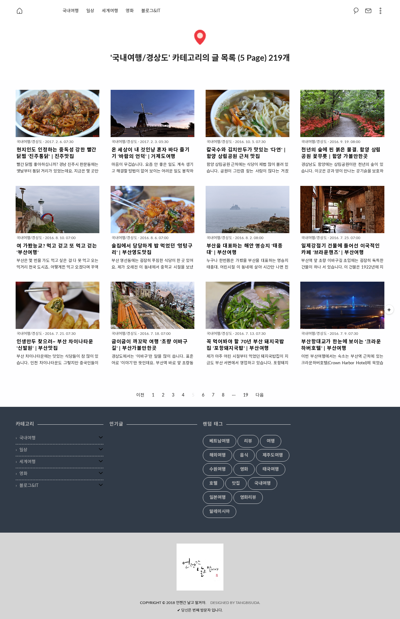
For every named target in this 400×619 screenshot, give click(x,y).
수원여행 (217, 469)
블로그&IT (150, 11)
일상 (90, 11)
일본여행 (217, 497)
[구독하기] (389, 309)
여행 (271, 441)
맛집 (236, 483)
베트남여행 (219, 441)
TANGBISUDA (247, 603)
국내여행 (70, 11)
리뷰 (248, 441)
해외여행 (217, 455)
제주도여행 (272, 455)
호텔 (213, 483)
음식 (244, 455)
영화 (130, 11)
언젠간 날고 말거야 (190, 603)
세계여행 (110, 11)
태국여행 (270, 469)
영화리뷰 (248, 497)
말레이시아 (219, 511)
